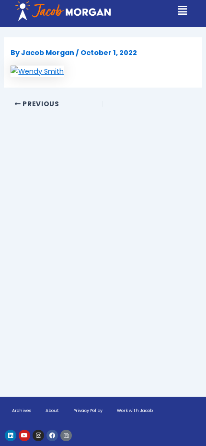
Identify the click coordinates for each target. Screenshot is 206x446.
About (52, 410)
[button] (182, 10)
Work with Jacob (135, 410)
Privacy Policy (88, 410)
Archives (21, 410)
